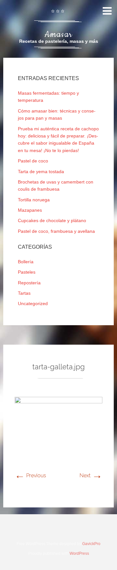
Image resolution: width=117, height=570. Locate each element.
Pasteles (26, 272)
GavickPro (91, 543)
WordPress (79, 553)
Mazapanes (30, 210)
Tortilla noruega (34, 199)
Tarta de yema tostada (41, 171)
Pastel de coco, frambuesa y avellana (56, 231)
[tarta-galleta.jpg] (58, 401)
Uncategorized (33, 303)
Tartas (24, 293)
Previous (30, 475)
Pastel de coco (33, 160)
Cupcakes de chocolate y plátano (52, 220)
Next (91, 475)
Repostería (29, 282)
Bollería (25, 261)
